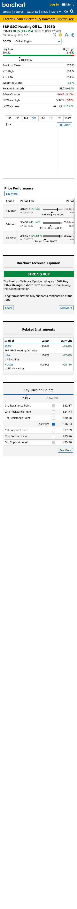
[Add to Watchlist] (66, 35)
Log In (54, 4)
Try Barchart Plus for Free (55, 19)
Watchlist (32, 11)
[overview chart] (38, 151)
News (44, 11)
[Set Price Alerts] (60, 35)
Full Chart (64, 125)
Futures (18, 11)
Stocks (7, 11)
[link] (72, 35)
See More (11, 193)
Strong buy (39, 274)
